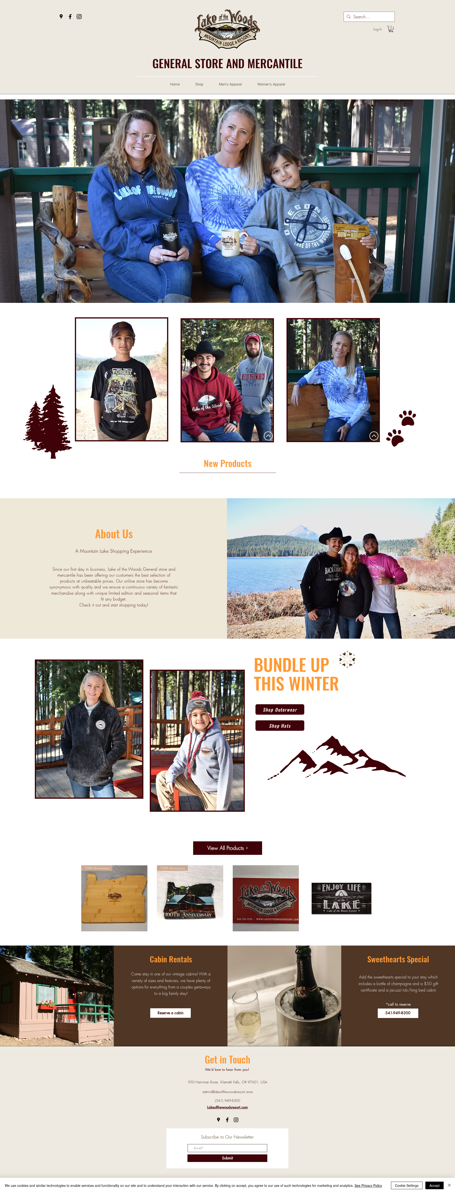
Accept (434, 1185)
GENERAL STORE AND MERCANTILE (227, 63)
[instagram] (79, 16)
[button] (391, 29)
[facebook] (70, 16)
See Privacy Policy (368, 1185)
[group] (227, 488)
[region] (122, 378)
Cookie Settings (407, 1185)
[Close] (449, 1185)
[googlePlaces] (61, 16)
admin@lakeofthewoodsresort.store (227, 1092)
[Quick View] (266, 898)
